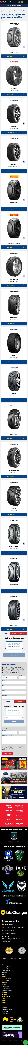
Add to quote (10, 56)
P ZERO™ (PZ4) (14, 203)
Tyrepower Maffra (15, 5)
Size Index (4, 1007)
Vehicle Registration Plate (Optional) (8, 729)
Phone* (4, 685)
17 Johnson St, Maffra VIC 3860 (14, 927)
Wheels (4, 976)
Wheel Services (6, 988)
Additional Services (7, 990)
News (3, 1000)
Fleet (3, 998)
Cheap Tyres (5, 1013)
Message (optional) (7, 735)
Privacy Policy (9, 748)
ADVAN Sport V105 (14, 585)
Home (4, 11)
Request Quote (7, 753)
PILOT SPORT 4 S (14, 126)
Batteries (4, 984)
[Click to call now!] (18, 2)
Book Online (6, 996)
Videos (4, 1002)
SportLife (14, 88)
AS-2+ (14, 432)
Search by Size (6, 969)
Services (4, 982)
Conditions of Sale (20, 1041)
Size (3, 675)
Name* (4, 680)
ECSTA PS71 (14, 50)
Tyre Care (4, 972)
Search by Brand (6, 970)
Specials (4, 992)
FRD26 (14, 355)
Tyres (3, 965)
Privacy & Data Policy (10, 1041)
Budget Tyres (5, 1011)
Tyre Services (5, 986)
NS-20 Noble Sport (14, 470)
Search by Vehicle (6, 967)
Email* (4, 690)
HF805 (14, 394)
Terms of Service (20, 748)
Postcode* (5, 695)
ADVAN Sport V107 (14, 623)
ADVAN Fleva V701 (14, 546)
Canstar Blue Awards (7, 1009)
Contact (4, 994)
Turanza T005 (14, 279)
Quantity (21, 675)
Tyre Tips (4, 974)
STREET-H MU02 (14, 317)
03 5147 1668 (9, 930)
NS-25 (14, 508)
